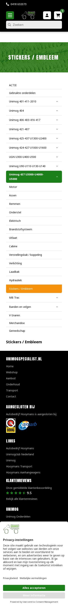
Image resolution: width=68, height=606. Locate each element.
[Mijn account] (47, 15)
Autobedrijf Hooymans (20, 448)
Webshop (12, 372)
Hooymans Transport (19, 466)
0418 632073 (18, 4)
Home (10, 366)
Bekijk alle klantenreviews (21, 499)
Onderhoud (13, 384)
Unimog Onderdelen (18, 516)
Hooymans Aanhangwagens (23, 472)
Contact (11, 396)
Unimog (10, 460)
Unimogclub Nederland (20, 454)
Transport (12, 390)
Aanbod (10, 378)
